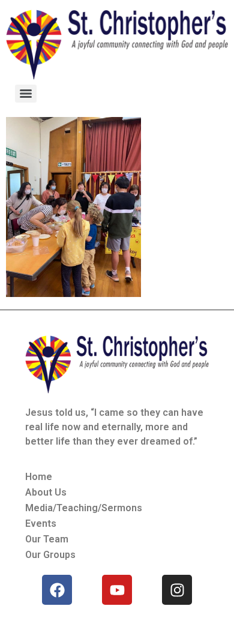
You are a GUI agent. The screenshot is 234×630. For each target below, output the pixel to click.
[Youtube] (117, 590)
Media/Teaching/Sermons (83, 508)
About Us (46, 492)
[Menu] (26, 94)
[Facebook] (57, 590)
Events (40, 523)
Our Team (46, 539)
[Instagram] (177, 590)
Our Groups (50, 554)
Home (38, 476)
